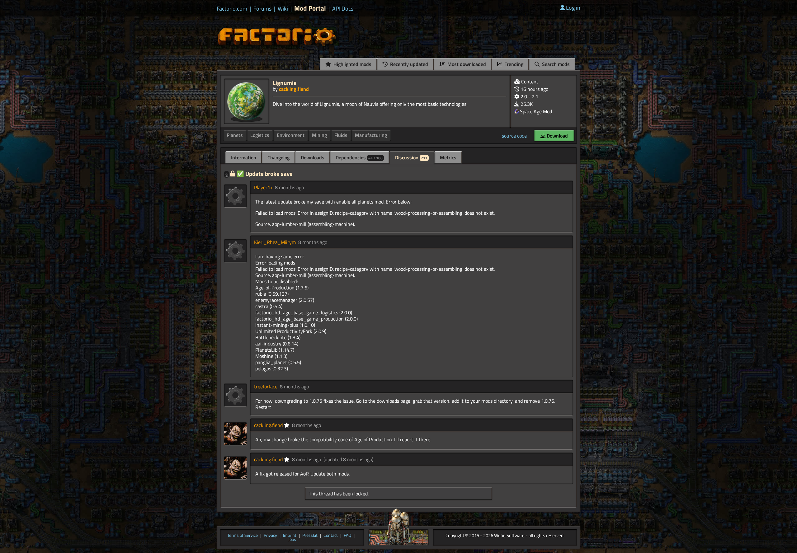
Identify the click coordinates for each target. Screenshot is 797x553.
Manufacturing (371, 135)
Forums (262, 9)
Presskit (310, 535)
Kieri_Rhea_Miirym (275, 242)
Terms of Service (242, 535)
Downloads (312, 157)
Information (243, 157)
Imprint (289, 535)
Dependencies (359, 157)
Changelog (278, 157)
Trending (513, 64)
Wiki (283, 9)
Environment (290, 135)
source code (514, 135)
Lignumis (284, 82)
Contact (330, 535)
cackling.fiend (294, 89)
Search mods (555, 64)
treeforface (265, 386)
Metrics (448, 157)
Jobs (292, 539)
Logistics (259, 135)
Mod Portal (310, 8)
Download (556, 135)
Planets (235, 135)
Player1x (263, 187)
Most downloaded (466, 64)
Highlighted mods (351, 64)
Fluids (340, 135)
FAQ (347, 535)
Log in (573, 7)
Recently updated (408, 64)
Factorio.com (232, 9)
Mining (319, 135)
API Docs (342, 9)
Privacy (270, 535)
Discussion (411, 157)
